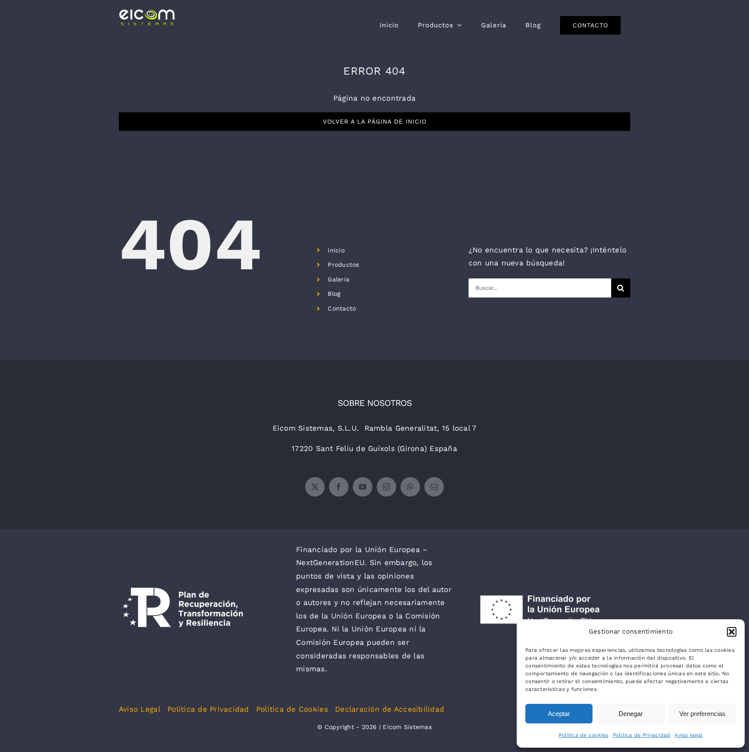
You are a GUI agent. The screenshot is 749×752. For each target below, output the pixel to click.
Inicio (336, 250)
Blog (334, 293)
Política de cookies (584, 735)
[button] (731, 632)
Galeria (338, 279)
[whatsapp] (410, 487)
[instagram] (386, 487)
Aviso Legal (139, 709)
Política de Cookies (292, 709)
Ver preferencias (702, 713)
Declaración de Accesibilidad (389, 709)
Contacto (342, 308)
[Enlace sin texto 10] (147, 17)
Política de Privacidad (642, 735)
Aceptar (559, 713)
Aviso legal (688, 735)
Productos (343, 264)
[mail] (434, 487)
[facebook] (338, 487)
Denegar (631, 713)
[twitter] (315, 487)
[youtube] (362, 487)
